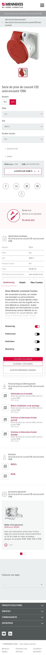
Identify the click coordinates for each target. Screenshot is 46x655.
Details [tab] (22, 282)
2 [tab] (25, 554)
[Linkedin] (10, 634)
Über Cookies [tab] (37, 282)
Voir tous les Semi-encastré (15, 20)
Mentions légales (5, 650)
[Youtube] (4, 634)
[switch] (37, 334)
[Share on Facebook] (7, 186)
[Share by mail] (38, 186)
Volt (3, 121)
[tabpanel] (23, 47)
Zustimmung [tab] (8, 282)
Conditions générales (37, 650)
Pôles (4, 108)
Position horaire (8, 134)
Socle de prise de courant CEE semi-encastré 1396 (23, 14)
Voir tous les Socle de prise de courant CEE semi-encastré (23, 23)
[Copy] (23, 194)
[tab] (23, 72)
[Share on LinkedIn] (17, 186)
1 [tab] (21, 554)
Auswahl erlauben (23, 364)
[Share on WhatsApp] (28, 186)
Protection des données (21, 650)
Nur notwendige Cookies (23, 370)
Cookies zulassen (23, 359)
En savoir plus (28, 220)
